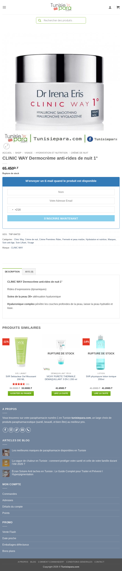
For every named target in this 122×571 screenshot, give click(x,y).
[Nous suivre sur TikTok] (16, 430)
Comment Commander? (51, 562)
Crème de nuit (79, 153)
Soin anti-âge (8, 242)
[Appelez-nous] (28, 430)
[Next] (119, 367)
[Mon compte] (110, 7)
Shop (18, 153)
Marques (112, 239)
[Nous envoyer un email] (22, 430)
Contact (99, 562)
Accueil (7, 153)
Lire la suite (61, 393)
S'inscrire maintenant (61, 218)
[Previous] (2, 367)
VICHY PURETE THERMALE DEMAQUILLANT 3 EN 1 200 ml (61, 378)
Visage (28, 153)
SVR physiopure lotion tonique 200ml (101, 378)
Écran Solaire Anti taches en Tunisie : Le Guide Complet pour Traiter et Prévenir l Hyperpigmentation (57, 473)
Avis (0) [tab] (29, 272)
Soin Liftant (21, 242)
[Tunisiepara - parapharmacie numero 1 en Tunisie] (61, 7)
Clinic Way (19, 239)
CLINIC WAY (17, 248)
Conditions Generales (79, 562)
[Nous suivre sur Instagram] (11, 430)
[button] (4, 7)
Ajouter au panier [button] (20, 393)
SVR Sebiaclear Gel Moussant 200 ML (21, 378)
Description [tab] (12, 272)
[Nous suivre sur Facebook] (5, 430)
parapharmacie (38, 417)
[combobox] (14, 210)
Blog (33, 562)
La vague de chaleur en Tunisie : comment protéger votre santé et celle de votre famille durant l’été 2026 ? (64, 462)
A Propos (23, 562)
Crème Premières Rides (50, 239)
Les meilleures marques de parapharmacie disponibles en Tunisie (49, 450)
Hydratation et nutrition (52, 153)
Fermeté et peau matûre (73, 239)
